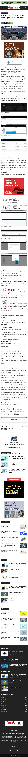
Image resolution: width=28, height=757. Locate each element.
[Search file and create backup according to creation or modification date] (4, 565)
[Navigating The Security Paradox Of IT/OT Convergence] (4, 464)
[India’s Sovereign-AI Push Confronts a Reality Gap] (23, 533)
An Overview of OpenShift (21, 426)
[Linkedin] (14, 750)
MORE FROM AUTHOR (16, 453)
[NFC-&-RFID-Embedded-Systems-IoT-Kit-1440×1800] (14, 517)
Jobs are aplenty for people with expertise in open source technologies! (7, 428)
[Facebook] (2, 23)
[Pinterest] (8, 23)
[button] (2, 8)
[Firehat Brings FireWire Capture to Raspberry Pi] (4, 653)
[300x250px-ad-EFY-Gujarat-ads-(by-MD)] (14, 497)
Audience (6, 11)
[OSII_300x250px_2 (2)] (14, 195)
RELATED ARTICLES (6, 453)
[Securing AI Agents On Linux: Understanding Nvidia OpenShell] (4, 458)
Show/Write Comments (14, 479)
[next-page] (4, 475)
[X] (5, 23)
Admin (10, 11)
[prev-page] (2, 475)
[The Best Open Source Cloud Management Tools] (23, 626)
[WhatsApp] (11, 23)
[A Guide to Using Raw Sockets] (4, 571)
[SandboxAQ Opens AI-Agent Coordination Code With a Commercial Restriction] (4, 666)
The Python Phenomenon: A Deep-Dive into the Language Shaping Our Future (17, 471)
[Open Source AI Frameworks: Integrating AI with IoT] (23, 632)
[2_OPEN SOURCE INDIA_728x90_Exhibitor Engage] (14, 4)
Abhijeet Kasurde (5, 19)
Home (2, 11)
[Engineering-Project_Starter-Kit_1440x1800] (14, 57)
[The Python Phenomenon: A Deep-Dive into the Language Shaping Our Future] (4, 470)
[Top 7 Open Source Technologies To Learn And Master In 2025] (23, 620)
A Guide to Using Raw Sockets (15, 569)
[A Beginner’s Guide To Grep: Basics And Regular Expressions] (4, 577)
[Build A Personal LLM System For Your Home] (23, 539)
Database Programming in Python (16, 592)
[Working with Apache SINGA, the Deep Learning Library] (23, 552)
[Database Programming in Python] (4, 594)
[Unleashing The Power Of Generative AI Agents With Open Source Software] (23, 545)
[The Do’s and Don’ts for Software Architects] (23, 613)
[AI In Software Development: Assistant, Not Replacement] (23, 526)
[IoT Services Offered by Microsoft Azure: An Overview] (23, 639)
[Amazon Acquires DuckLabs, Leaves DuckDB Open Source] (4, 659)
